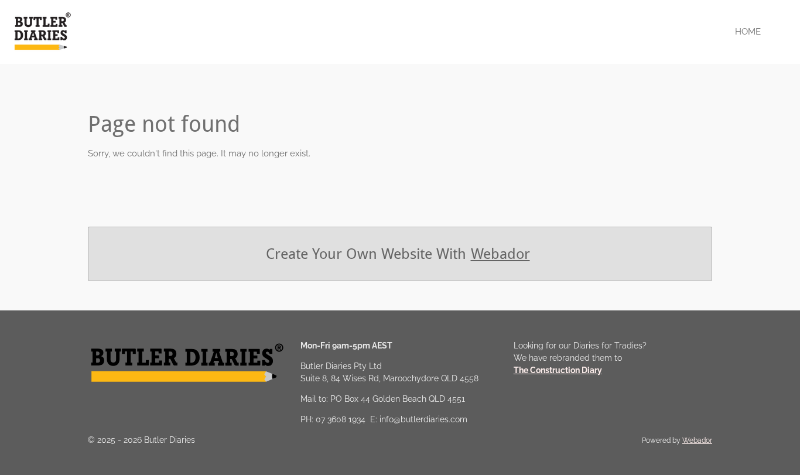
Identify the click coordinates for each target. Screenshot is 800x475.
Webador (500, 253)
